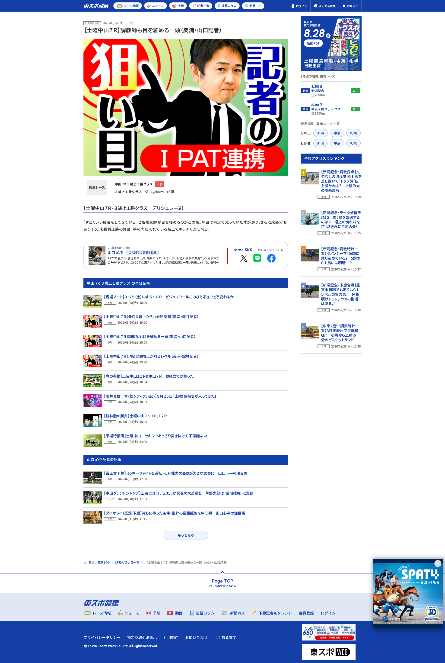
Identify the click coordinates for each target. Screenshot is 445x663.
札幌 (353, 133)
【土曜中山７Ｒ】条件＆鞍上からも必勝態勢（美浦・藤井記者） (151, 316)
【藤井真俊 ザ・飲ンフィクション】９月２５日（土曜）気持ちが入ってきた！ (160, 396)
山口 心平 (116, 252)
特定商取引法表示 (142, 637)
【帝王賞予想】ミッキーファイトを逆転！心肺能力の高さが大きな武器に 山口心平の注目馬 (176, 473)
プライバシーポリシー (102, 637)
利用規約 (171, 637)
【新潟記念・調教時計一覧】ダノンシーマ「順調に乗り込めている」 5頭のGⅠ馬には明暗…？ (340, 255)
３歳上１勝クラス (140, 184)
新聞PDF (313, 43)
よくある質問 (225, 637)
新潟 (320, 133)
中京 (337, 133)
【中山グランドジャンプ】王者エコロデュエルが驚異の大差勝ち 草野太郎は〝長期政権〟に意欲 (178, 493)
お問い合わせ (196, 637)
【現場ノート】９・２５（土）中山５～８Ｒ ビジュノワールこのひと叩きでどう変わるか (169, 296)
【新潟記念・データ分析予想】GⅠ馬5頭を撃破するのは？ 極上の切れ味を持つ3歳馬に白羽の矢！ (341, 219)
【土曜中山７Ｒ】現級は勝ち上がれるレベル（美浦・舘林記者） (151, 356)
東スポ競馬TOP (99, 562)
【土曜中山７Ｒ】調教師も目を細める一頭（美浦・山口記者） (150, 336)
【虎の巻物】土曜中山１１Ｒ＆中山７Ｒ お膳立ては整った (149, 376)
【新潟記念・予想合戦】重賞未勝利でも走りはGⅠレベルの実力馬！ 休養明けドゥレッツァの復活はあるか (340, 294)
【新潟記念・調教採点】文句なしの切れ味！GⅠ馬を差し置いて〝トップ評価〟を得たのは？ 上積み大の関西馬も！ (341, 181)
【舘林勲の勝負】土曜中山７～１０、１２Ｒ (135, 415)
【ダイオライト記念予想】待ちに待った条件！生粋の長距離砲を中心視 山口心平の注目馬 (174, 513)
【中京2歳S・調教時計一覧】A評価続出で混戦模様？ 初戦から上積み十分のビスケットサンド (340, 332)
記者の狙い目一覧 (127, 562)
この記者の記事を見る (142, 252)
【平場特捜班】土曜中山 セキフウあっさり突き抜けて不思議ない (155, 435)
